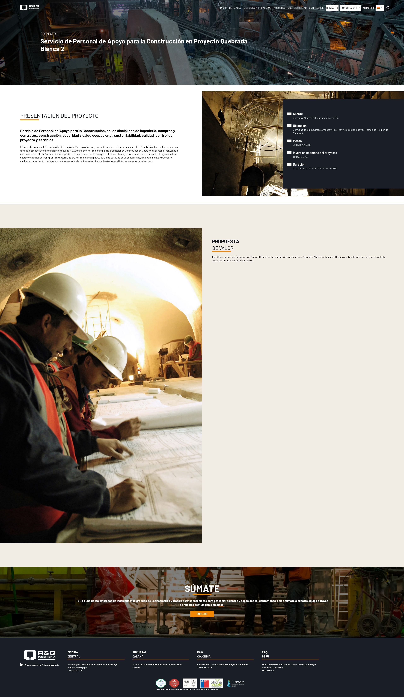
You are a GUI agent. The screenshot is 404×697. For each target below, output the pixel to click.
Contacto (332, 7)
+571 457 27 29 (204, 667)
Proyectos (264, 7)
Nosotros (279, 7)
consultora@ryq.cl (77, 667)
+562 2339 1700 (75, 670)
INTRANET (368, 7)
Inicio (223, 7)
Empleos (202, 613)
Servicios (249, 7)
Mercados (235, 7)
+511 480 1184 (268, 670)
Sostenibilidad (297, 7)
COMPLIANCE (316, 7)
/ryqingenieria (51, 665)
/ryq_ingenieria (33, 665)
